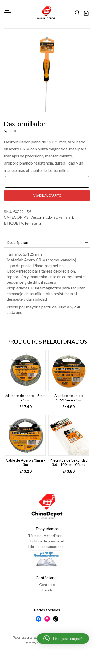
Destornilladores (43, 217)
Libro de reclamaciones (47, 546)
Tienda (47, 590)
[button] (63, 638)
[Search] (78, 13)
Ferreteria (33, 223)
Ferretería (67, 217)
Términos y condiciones (47, 535)
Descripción (17, 242)
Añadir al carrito (47, 195)
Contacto (47, 584)
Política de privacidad (47, 541)
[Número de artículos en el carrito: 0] (86, 13)
